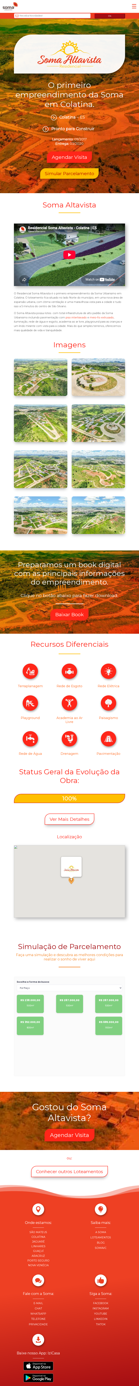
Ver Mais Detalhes (69, 819)
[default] (40, 395)
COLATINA (38, 1237)
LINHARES (38, 1246)
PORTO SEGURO (38, 1260)
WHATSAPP (38, 1313)
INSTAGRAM (100, 1308)
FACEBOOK (100, 1303)
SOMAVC (100, 1248)
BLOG (101, 1242)
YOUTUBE (100, 1313)
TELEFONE (38, 1319)
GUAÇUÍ (38, 1251)
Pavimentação (108, 754)
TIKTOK (101, 1324)
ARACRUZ (38, 1256)
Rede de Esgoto (69, 686)
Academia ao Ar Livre (69, 720)
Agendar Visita (69, 1135)
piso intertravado (76, 317)
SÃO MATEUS (38, 1232)
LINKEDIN (101, 1319)
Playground (30, 718)
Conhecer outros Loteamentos (69, 1171)
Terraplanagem (30, 686)
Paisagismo (108, 718)
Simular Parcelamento (69, 173)
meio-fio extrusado (102, 317)
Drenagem (69, 754)
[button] (71, 881)
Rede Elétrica (108, 686)
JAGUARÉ (38, 1241)
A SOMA (100, 1232)
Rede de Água (30, 754)
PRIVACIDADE (38, 1324)
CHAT (38, 1308)
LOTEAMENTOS (100, 1237)
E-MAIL (38, 1303)
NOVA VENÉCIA (38, 1265)
